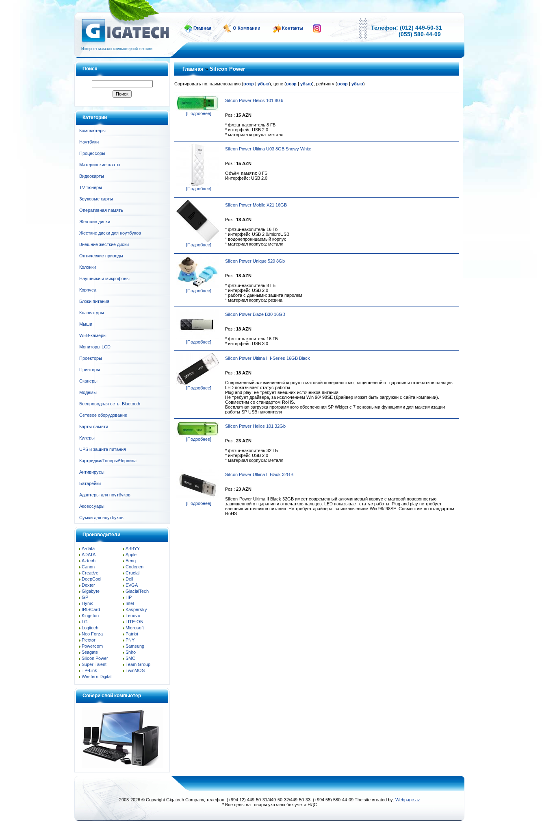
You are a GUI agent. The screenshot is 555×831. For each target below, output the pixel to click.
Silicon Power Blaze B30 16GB (255, 314)
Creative (90, 572)
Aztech (88, 560)
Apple (131, 554)
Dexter (88, 585)
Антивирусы (91, 472)
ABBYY (133, 548)
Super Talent (94, 664)
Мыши (85, 324)
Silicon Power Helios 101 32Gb (255, 426)
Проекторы (90, 358)
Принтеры (89, 369)
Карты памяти (93, 426)
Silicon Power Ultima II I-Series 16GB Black (267, 358)
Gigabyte (91, 591)
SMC (130, 658)
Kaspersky (136, 609)
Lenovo (133, 615)
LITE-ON (134, 621)
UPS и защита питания (102, 449)
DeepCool (91, 578)
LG (85, 621)
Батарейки (90, 483)
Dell (129, 578)
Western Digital (96, 676)
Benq (131, 560)
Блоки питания (94, 301)
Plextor (88, 639)
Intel (130, 603)
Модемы (88, 392)
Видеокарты (91, 176)
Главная (202, 28)
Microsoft (135, 627)
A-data (88, 548)
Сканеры (88, 381)
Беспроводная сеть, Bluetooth (109, 403)
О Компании (246, 28)
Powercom (92, 646)
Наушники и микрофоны (104, 278)
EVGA (132, 585)
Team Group (138, 664)
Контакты (292, 28)
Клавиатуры (91, 312)
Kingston (90, 615)
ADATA (88, 554)
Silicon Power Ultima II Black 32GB (259, 474)
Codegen (134, 566)
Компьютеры (92, 130)
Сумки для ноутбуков (101, 517)
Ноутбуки (89, 141)
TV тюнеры (90, 187)
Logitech (90, 627)
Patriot (132, 633)
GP (85, 597)
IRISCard (91, 609)
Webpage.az (407, 799)
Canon (88, 566)
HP (129, 597)
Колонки (87, 267)
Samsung (135, 646)
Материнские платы (99, 164)
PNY (130, 639)
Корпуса (87, 289)
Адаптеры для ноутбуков (104, 494)
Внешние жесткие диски (104, 244)
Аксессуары (91, 506)
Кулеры (87, 437)
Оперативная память (101, 210)
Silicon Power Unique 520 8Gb (255, 261)
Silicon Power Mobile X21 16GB (256, 204)
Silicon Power (95, 658)
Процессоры (92, 153)
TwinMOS (135, 670)
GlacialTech (137, 591)
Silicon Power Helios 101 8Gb (254, 100)
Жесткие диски (94, 221)
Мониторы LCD (95, 346)
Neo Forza (92, 633)
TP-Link (89, 670)
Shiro (131, 652)
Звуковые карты (96, 198)
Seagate (90, 652)
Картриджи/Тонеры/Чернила (108, 460)
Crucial (132, 572)
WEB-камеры (92, 335)
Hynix (87, 603)
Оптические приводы (101, 255)
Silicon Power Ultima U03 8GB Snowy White (268, 148)
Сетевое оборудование (103, 415)
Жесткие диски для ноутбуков (110, 233)
